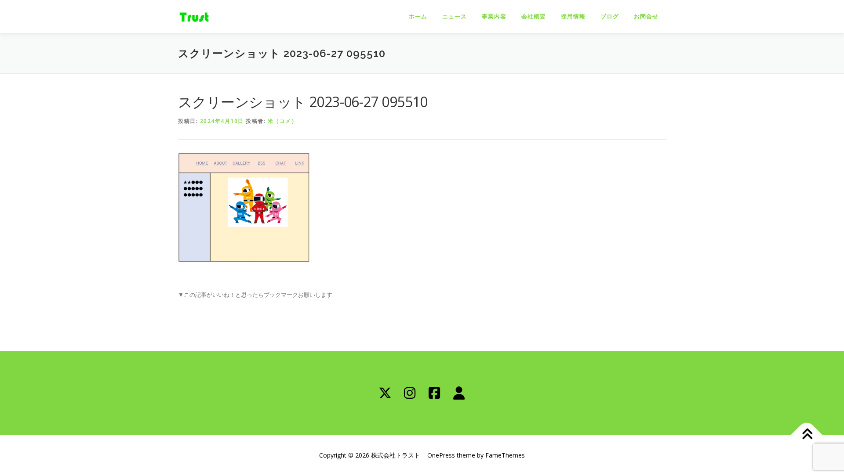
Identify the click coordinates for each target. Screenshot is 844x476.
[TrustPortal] (459, 393)
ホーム (418, 16)
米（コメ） (283, 121)
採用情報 (573, 16)
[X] (385, 393)
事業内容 (494, 16)
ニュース (454, 16)
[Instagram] (409, 393)
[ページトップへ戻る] (806, 434)
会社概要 (533, 16)
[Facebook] (434, 393)
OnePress (441, 455)
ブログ (609, 16)
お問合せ (646, 16)
